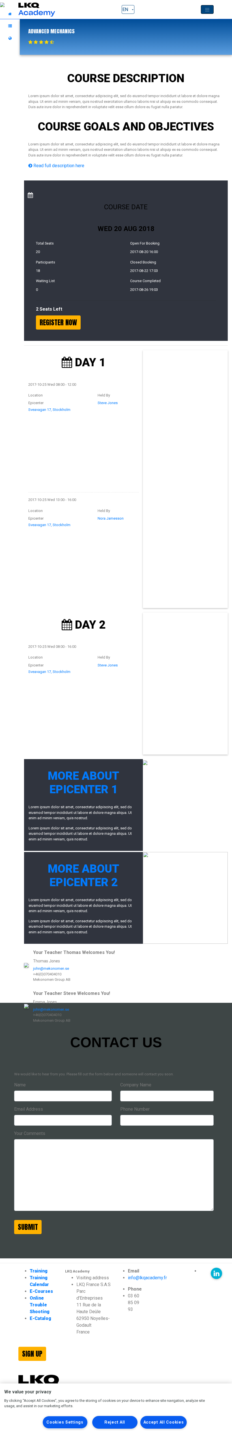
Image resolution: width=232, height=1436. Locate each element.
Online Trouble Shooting (40, 1304)
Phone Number (135, 1109)
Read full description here (58, 165)
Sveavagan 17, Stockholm (49, 410)
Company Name (135, 1085)
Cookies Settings (64, 1422)
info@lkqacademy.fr (147, 1277)
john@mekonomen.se (51, 968)
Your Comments (29, 1133)
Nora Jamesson (111, 518)
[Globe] (10, 38)
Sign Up (32, 1354)
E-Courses (41, 1291)
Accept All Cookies (163, 1422)
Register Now (58, 322)
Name (20, 1085)
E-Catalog (40, 1318)
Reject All (114, 1422)
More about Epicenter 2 (83, 875)
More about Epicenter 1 (83, 782)
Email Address (28, 1109)
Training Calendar (39, 1281)
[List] (10, 26)
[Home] (10, 14)
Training (39, 1271)
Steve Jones (108, 403)
